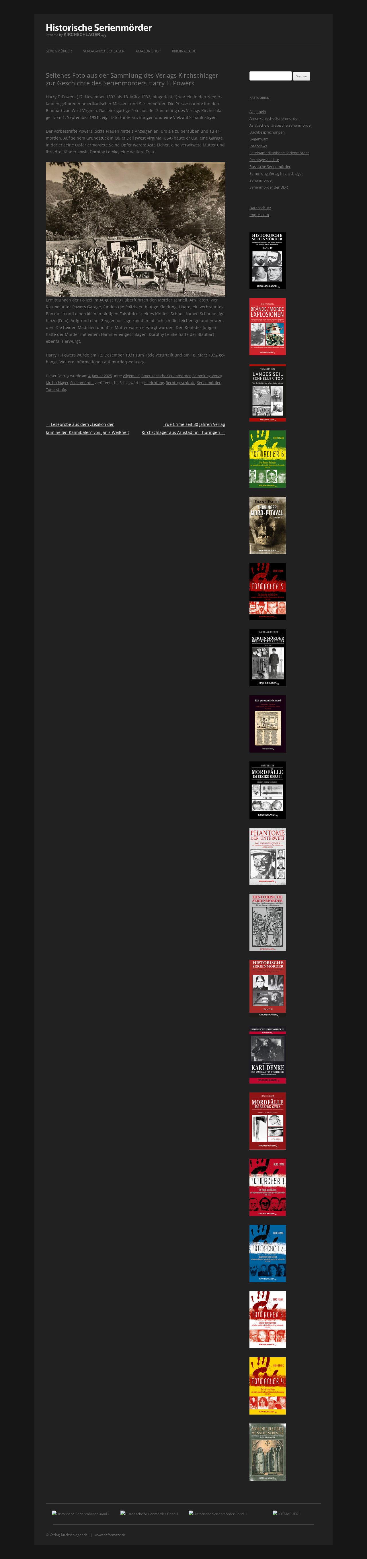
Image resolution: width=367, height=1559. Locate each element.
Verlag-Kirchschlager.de (69, 1534)
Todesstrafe (56, 389)
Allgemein (131, 375)
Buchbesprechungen (267, 132)
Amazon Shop (148, 51)
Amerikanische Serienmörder (166, 375)
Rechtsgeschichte (180, 382)
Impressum (259, 214)
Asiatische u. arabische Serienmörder (280, 125)
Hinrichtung (154, 382)
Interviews (258, 145)
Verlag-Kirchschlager (103, 51)
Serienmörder (59, 51)
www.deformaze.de (110, 1534)
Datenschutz (260, 207)
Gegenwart (258, 139)
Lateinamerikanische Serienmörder (279, 152)
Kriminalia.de (184, 51)
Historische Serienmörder (99, 30)
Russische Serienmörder (269, 166)
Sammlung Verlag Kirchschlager (276, 173)
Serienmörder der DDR (268, 187)
